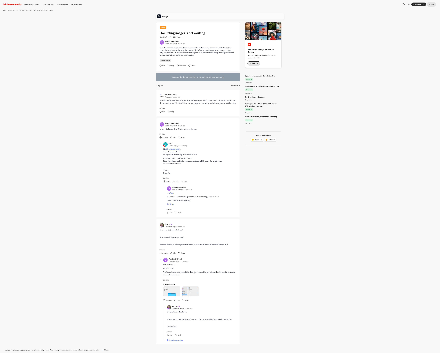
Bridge (22, 10)
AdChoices (106, 350)
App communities (13, 10)
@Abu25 (171, 193)
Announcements (49, 4)
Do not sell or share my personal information (86, 350)
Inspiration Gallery (76, 4)
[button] (418, 4)
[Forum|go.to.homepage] (12, 4)
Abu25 (171, 143)
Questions (29, 10)
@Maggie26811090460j (172, 149)
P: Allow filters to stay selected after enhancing (261, 117)
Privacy (57, 350)
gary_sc (167, 224)
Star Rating (170, 204)
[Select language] (408, 4)
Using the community (37, 350)
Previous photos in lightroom (255, 97)
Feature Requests (62, 4)
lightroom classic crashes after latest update (260, 76)
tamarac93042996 (171, 95)
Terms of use (49, 350)
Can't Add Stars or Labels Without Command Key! (262, 86)
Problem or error (165, 60)
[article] (197, 103)
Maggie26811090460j (172, 41)
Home (4, 10)
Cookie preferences (66, 350)
